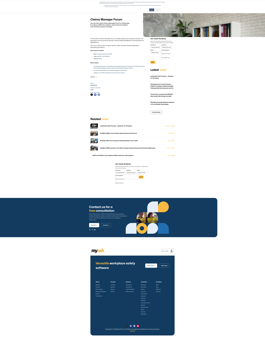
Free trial (94, 225)
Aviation (143, 289)
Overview (113, 284)
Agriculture (143, 287)
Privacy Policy (99, 296)
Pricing (112, 291)
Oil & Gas (143, 311)
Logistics (143, 305)
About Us (98, 284)
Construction (144, 293)
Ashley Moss (93, 85)
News (157, 284)
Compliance (129, 287)
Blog (157, 287)
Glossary (158, 291)
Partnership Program (101, 291)
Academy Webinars (165, 57)
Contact (98, 293)
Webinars (158, 289)
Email (151, 50)
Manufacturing (144, 307)
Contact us (106, 225)
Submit (152, 62)
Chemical (143, 291)
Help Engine (164, 265)
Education (143, 296)
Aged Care (143, 284)
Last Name (163, 45)
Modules (113, 287)
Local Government (145, 302)
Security (98, 287)
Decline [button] (157, 9)
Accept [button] (151, 9)
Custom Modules (130, 289)
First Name (153, 45)
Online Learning (130, 291)
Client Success (99, 289)
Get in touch (151, 265)
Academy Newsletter (165, 53)
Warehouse (144, 314)
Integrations (129, 284)
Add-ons (113, 289)
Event (92, 89)
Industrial (143, 300)
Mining (142, 309)
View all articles (156, 112)
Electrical (143, 298)
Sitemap (132, 331)
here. (96, 76)
